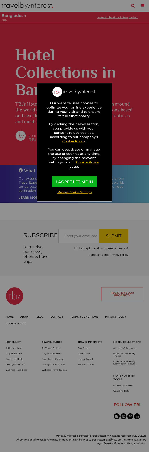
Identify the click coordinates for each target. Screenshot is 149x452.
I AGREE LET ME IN (74, 182)
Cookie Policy (73, 141)
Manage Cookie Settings (74, 192)
